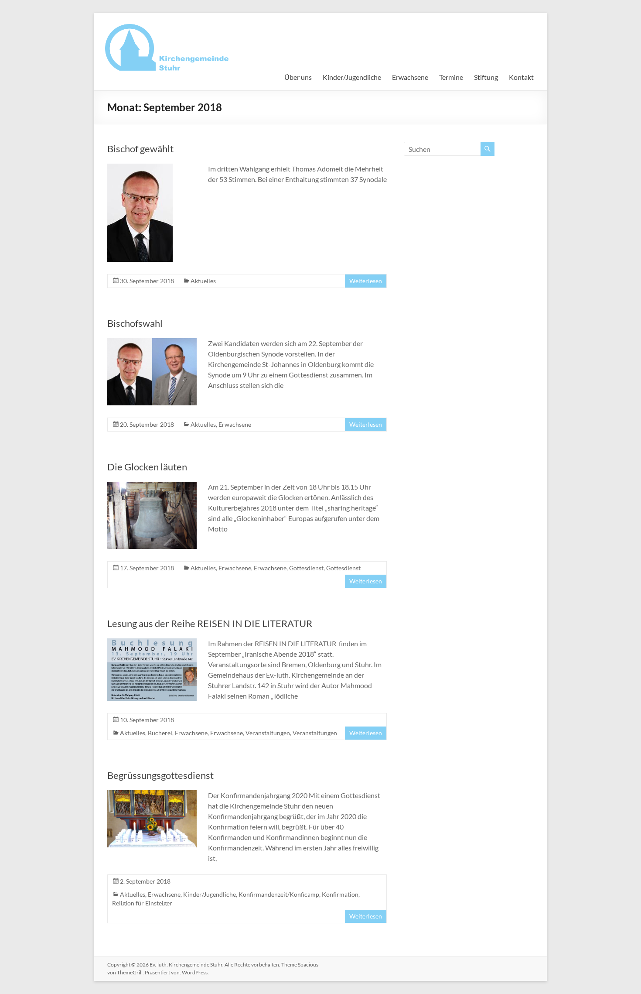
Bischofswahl (135, 323)
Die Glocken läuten (147, 467)
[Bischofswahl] (152, 342)
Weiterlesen (365, 280)
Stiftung (486, 77)
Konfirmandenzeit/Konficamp (279, 894)
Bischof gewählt (140, 148)
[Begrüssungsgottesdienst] (152, 794)
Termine (451, 77)
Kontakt (521, 77)
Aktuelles (203, 280)
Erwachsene (410, 77)
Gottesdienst (306, 568)
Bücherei (160, 733)
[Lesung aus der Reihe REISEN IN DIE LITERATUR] (152, 642)
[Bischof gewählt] (140, 168)
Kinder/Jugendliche (352, 77)
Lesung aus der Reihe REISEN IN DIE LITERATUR (209, 623)
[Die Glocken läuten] (152, 486)
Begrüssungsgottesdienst (160, 775)
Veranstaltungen (267, 733)
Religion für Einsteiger (142, 903)
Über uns (298, 77)
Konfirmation (340, 894)
